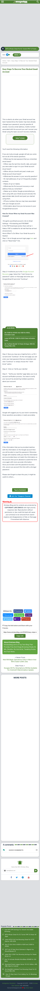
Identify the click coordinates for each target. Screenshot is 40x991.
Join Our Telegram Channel (20, 496)
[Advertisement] (20, 25)
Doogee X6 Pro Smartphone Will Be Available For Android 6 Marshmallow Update (20, 669)
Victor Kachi (29, 988)
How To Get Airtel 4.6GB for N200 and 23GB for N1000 (19, 945)
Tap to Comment (20, 490)
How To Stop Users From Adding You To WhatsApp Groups (21, 975)
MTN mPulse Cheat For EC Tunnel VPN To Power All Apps (20, 935)
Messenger (8, 615)
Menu (17, 55)
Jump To (20, 138)
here (31, 238)
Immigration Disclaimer (9, 983)
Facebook (18, 611)
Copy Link (20, 636)
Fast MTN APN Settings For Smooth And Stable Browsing (19, 930)
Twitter (28, 611)
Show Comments (16, 850)
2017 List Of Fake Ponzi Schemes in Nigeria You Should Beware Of (19, 950)
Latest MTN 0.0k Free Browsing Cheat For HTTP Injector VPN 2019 (19, 940)
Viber (29, 615)
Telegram (8, 619)
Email (18, 619)
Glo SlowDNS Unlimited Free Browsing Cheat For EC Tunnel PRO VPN (21, 970)
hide (23, 138)
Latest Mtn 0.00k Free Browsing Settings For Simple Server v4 (21, 955)
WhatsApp (19, 615)
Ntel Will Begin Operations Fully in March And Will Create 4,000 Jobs (19, 661)
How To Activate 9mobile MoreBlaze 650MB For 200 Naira (20, 960)
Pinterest (26, 619)
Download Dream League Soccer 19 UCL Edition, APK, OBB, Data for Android (21, 965)
